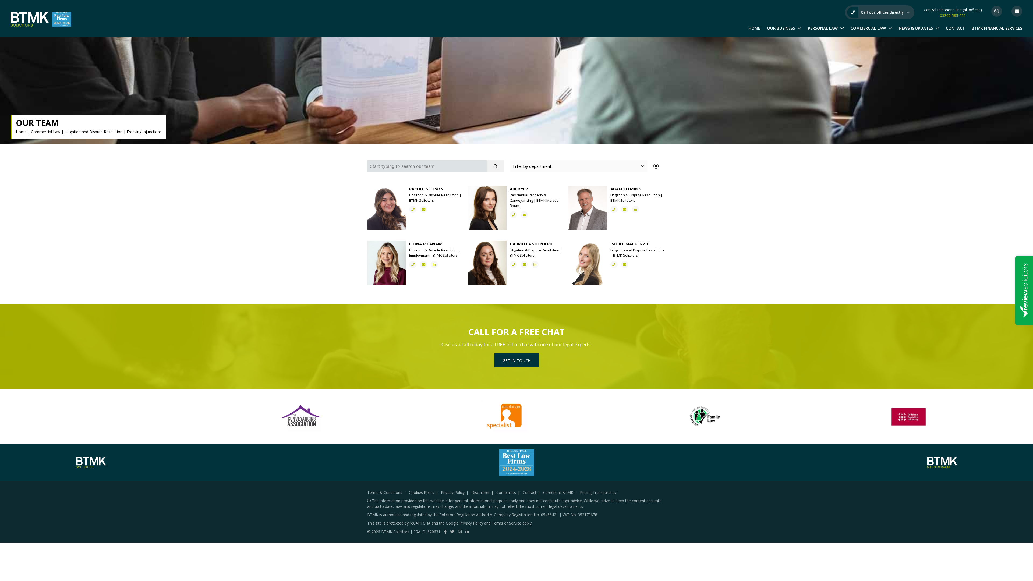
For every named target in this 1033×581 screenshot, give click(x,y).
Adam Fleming (625, 189)
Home (754, 28)
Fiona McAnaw (425, 243)
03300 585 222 (953, 15)
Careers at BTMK (558, 492)
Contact (955, 28)
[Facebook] (445, 531)
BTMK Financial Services (997, 28)
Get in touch (517, 360)
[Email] (1016, 11)
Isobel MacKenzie (629, 243)
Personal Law (823, 28)
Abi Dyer (519, 189)
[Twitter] (452, 531)
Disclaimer (480, 492)
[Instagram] (460, 531)
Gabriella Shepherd (531, 243)
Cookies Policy (421, 492)
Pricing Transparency (598, 492)
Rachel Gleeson (426, 189)
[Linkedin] (467, 531)
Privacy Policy (453, 492)
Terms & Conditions (384, 492)
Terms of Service (506, 523)
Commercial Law (868, 28)
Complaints (506, 492)
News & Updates (916, 28)
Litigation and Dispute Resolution (93, 131)
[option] (302, 416)
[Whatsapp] (996, 11)
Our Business (781, 28)
